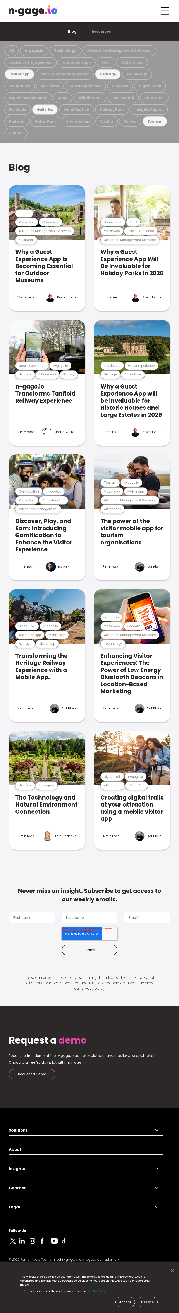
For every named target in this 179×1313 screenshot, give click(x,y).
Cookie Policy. (97, 1291)
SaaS (62, 97)
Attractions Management (64, 74)
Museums (50, 86)
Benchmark (123, 97)
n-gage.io (34, 50)
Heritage (108, 74)
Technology (65, 50)
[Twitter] (14, 1243)
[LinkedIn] (24, 1243)
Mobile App (137, 74)
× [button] (171, 1270)
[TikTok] (66, 1243)
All (11, 50)
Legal (14, 1207)
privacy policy (93, 988)
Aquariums (19, 86)
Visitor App (19, 74)
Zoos (106, 62)
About (15, 1149)
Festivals (17, 109)
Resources (101, 31)
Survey (130, 121)
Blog (72, 31)
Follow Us (17, 1230)
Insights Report (148, 109)
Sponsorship (78, 121)
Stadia (106, 121)
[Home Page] (33, 10)
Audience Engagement (30, 62)
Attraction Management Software (119, 50)
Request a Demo (32, 1074)
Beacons (120, 86)
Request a (48, 1040)
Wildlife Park (90, 97)
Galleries (45, 109)
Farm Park (154, 97)
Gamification (76, 109)
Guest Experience (85, 86)
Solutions (18, 1130)
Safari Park (45, 121)
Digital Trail (150, 86)
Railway (16, 121)
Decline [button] (147, 1302)
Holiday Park (112, 109)
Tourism (155, 121)
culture (16, 133)
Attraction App (77, 62)
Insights (17, 1168)
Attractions (132, 62)
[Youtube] (56, 1243)
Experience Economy (28, 97)
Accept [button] (125, 1302)
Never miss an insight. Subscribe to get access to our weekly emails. (89, 895)
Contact (17, 1187)
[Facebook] (45, 1243)
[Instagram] (35, 1243)
